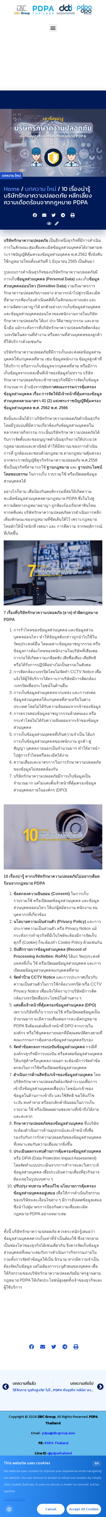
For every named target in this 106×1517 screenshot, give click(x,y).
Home (11, 188)
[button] (53, 28)
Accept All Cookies (84, 1509)
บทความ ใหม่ (11, 175)
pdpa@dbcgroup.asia (58, 1433)
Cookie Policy (14, 1499)
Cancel (50, 1509)
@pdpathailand (60, 1453)
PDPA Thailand (56, 1443)
